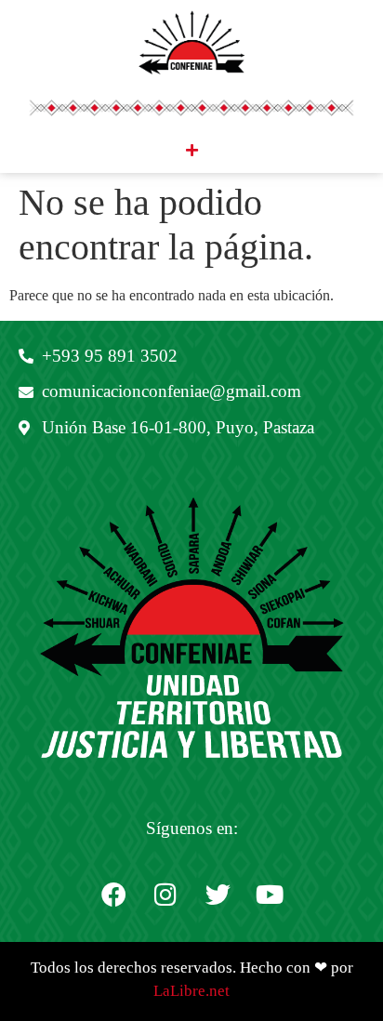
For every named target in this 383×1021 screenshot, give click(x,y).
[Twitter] (217, 894)
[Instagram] (165, 894)
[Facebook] (113, 894)
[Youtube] (269, 894)
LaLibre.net (191, 991)
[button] (192, 150)
